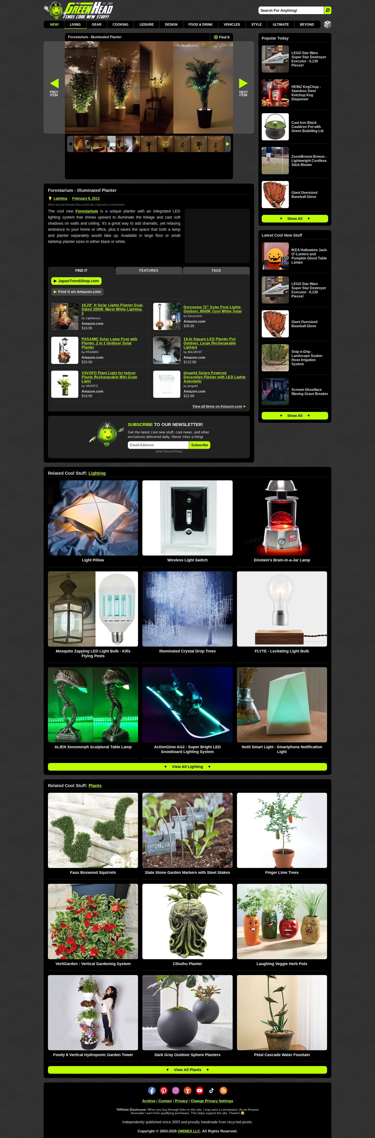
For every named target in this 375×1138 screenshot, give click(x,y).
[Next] (227, 144)
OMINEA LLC (189, 1131)
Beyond (307, 24)
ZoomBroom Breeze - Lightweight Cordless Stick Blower (309, 161)
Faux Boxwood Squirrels (93, 872)
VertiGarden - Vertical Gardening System (93, 964)
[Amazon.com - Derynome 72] (166, 316)
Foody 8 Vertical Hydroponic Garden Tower (93, 1055)
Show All (295, 219)
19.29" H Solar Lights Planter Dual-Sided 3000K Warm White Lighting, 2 (112, 309)
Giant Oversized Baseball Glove (304, 195)
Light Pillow (93, 560)
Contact (165, 1101)
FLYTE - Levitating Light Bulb (282, 651)
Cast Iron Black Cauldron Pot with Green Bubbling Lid (307, 127)
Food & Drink (201, 24)
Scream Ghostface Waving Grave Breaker (309, 392)
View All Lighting (187, 767)
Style (256, 24)
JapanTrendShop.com (76, 281)
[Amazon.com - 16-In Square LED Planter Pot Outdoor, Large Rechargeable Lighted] (166, 350)
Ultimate (281, 24)
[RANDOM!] (327, 24)
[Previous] (70, 144)
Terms (166, 451)
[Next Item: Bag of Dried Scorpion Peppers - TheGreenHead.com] (243, 87)
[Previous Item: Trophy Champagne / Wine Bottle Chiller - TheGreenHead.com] (54, 87)
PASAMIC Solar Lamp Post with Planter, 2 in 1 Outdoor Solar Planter (109, 343)
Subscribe (199, 445)
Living (75, 24)
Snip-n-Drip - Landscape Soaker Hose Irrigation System (306, 358)
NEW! (54, 24)
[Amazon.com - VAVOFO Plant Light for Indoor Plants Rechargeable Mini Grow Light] (64, 384)
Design (171, 24)
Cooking (120, 24)
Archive (148, 1101)
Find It (224, 37)
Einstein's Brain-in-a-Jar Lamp (282, 560)
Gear (96, 24)
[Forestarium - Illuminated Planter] (82, 144)
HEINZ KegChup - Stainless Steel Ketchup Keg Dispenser (306, 93)
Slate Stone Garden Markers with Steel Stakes (187, 872)
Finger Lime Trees (282, 872)
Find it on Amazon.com (77, 292)
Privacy (177, 451)
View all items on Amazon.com (217, 406)
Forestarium (87, 211)
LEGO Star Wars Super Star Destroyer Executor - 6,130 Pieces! (308, 59)
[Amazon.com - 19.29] (64, 316)
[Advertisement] (149, 166)
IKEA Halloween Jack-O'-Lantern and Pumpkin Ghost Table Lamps (309, 256)
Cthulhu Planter (187, 964)
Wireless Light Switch (187, 560)
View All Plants (188, 1070)
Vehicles (232, 24)
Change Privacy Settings (212, 1101)
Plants (95, 785)
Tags (216, 270)
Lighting (60, 198)
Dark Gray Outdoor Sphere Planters (187, 1055)
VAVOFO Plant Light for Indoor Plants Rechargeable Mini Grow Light (109, 377)
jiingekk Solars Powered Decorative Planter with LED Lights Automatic (215, 377)
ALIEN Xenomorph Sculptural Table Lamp (93, 747)
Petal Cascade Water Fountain (282, 1055)
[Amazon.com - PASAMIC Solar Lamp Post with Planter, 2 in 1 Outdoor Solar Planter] (64, 350)
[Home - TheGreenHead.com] (78, 10)
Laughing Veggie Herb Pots (282, 964)
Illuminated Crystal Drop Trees (187, 651)
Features (148, 270)
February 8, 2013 (86, 198)
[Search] (327, 10)
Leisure (147, 24)
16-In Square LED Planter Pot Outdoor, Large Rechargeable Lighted (210, 343)
